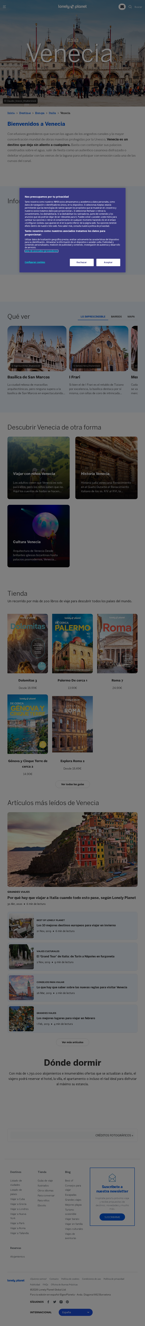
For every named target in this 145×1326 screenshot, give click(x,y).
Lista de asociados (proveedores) (41, 251)
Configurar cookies (35, 262)
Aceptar (108, 262)
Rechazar (82, 262)
